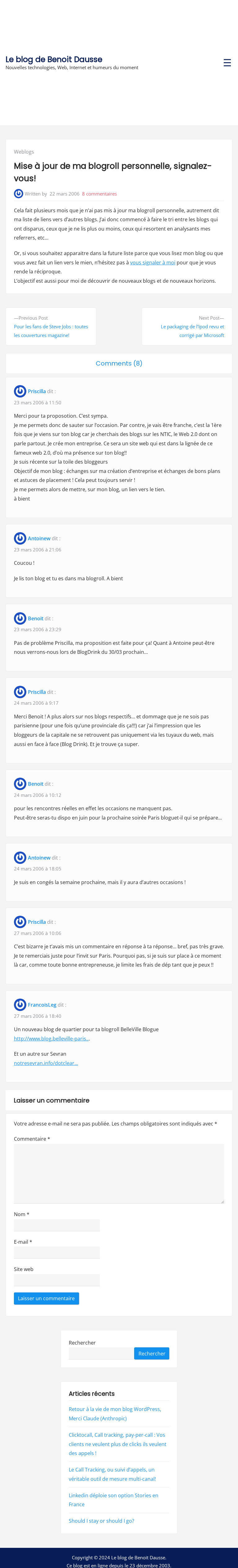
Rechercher (82, 1342)
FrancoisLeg (42, 1004)
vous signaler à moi (152, 262)
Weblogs (24, 151)
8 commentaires (99, 194)
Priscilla (37, 391)
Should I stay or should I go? (101, 1520)
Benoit (35, 618)
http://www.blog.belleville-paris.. (51, 1038)
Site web (23, 1269)
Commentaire (32, 1138)
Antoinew (39, 538)
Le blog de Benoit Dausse (54, 59)
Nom (21, 1214)
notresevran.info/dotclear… (46, 1063)
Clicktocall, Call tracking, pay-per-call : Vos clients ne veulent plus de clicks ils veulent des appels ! (117, 1444)
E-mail (23, 1241)
